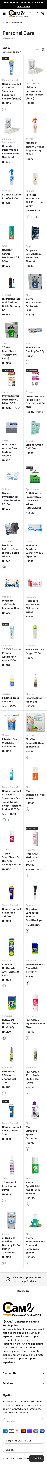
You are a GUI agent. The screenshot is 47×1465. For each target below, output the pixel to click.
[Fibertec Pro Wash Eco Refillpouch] (11, 722)
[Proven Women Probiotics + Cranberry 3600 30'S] (35, 378)
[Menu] (4, 13)
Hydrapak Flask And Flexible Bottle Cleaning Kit (11, 304)
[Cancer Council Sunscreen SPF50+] (11, 891)
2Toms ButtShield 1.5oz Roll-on (35, 794)
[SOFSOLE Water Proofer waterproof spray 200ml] (11, 632)
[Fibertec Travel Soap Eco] (11, 680)
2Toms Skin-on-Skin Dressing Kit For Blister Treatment (11, 1245)
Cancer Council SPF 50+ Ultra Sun (11, 1130)
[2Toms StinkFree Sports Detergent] (35, 1110)
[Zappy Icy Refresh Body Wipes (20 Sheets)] (35, 233)
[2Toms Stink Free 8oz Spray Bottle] (11, 1165)
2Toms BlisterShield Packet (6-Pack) (33, 304)
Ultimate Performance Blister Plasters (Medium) (11, 152)
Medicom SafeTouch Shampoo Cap (10, 604)
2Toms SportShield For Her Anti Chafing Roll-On (11, 859)
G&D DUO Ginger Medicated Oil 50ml (10, 255)
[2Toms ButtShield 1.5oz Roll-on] (35, 774)
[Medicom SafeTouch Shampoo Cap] (11, 583)
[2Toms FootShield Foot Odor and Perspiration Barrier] (35, 1220)
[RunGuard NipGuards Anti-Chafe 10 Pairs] (11, 947)
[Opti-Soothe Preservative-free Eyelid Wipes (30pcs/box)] (35, 476)
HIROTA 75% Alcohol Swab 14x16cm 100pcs (10, 450)
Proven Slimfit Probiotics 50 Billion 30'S (10, 399)
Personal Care (16, 22)
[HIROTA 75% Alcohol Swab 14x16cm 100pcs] (11, 427)
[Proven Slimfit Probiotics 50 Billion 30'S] (11, 378)
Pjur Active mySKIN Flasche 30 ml (35, 1023)
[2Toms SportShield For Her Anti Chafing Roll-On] (11, 836)
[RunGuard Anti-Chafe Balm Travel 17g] (35, 947)
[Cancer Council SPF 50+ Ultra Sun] (11, 1109)
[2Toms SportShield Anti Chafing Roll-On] (35, 1165)
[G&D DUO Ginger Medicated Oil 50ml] (11, 232)
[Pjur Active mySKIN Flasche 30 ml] (35, 1002)
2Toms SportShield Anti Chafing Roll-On (33, 1188)
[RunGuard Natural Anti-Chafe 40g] (11, 1002)
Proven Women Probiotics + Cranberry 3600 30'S (35, 401)
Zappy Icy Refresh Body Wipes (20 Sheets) (33, 256)
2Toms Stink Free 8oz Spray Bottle (11, 1186)
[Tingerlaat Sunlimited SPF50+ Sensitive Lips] (35, 892)
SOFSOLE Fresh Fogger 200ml (35, 651)
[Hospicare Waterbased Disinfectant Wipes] (35, 583)
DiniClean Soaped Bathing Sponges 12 (35, 743)
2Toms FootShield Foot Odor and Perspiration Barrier (35, 1245)
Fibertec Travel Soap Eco (11, 699)
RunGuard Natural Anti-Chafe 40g (10, 1023)
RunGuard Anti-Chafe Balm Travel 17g (35, 968)
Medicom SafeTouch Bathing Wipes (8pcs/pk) (34, 551)
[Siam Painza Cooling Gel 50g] (35, 330)
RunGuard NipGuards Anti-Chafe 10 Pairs (10, 970)
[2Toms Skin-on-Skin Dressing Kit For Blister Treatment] (11, 1220)
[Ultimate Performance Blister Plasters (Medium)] (11, 125)
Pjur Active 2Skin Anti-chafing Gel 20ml (9, 1077)
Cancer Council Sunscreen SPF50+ (11, 912)
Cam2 (12, 1458)
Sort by (6, 47)
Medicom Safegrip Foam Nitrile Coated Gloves (10, 551)
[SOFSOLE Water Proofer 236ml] (11, 177)
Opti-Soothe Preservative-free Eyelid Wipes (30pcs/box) (34, 501)
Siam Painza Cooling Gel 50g (35, 349)
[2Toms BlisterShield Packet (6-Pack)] (35, 281)
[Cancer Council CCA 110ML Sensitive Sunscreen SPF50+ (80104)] (11, 66)
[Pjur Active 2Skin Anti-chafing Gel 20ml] (11, 1054)
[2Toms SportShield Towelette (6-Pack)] (11, 330)
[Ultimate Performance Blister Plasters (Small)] (35, 66)
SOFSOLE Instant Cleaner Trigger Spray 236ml (35, 148)
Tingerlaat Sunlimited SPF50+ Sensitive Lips (34, 915)
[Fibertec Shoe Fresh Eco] (35, 680)
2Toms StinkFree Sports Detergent (32, 1132)
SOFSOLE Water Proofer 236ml (11, 196)
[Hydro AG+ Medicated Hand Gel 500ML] (35, 836)
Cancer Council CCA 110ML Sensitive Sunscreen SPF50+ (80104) (11, 91)
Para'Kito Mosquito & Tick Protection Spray (35, 200)
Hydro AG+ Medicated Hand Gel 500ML (32, 859)
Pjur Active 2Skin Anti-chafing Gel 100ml (32, 1077)
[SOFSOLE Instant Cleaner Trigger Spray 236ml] (35, 125)
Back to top (23, 1290)
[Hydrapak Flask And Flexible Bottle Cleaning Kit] (11, 281)
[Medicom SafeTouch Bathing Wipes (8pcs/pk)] (35, 528)
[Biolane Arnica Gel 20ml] (35, 427)
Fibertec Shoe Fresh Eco (34, 699)
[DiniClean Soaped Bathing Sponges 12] (35, 722)
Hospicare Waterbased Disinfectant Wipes (33, 606)
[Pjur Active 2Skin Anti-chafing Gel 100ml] (35, 1054)
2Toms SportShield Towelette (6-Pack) (10, 353)
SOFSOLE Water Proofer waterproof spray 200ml (11, 655)
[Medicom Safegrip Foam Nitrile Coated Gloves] (11, 528)
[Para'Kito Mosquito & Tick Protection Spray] (35, 177)
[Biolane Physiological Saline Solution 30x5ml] (11, 476)
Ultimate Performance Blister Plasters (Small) (35, 93)
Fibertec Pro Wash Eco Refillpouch (9, 743)
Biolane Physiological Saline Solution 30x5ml (11, 498)
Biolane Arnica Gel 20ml (34, 446)
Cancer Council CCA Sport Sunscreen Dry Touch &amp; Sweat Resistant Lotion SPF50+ (11, 800)
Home (5, 22)
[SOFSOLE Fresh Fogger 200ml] (35, 632)
